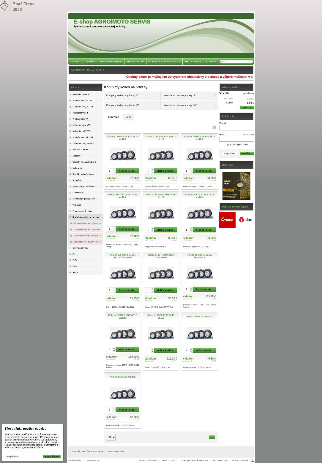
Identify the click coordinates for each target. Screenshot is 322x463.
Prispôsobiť (12, 456)
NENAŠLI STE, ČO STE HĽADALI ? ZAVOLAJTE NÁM (98, 451)
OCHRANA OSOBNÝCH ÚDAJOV (194, 461)
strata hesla (248, 134)
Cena (128, 117)
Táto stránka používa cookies (25, 428)
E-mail (222, 123)
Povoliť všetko (52, 456)
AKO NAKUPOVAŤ (169, 461)
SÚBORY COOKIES (240, 461)
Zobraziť (247, 107)
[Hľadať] (250, 61)
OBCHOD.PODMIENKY (148, 461)
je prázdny (249, 93)
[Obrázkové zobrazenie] (214, 127)
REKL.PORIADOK (220, 461)
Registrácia (229, 153)
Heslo (222, 134)
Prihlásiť (246, 153)
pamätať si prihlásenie (238, 144)
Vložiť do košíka (126, 171)
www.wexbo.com (93, 460)
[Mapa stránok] (252, 460)
